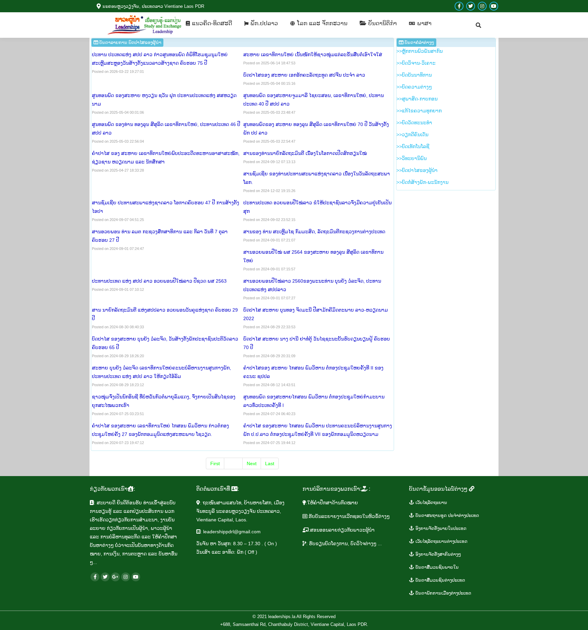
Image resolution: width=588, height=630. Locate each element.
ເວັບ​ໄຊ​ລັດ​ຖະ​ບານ (430, 502)
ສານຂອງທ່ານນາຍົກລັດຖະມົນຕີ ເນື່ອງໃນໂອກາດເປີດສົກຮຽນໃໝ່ (305, 153)
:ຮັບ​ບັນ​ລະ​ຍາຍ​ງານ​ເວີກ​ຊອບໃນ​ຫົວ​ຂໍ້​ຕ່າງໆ (348, 516)
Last (269, 463)
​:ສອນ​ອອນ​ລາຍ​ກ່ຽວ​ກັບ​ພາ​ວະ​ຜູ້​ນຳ (342, 530)
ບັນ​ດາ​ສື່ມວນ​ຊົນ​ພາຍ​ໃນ (436, 567)
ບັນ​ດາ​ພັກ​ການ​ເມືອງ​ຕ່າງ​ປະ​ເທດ (442, 593)
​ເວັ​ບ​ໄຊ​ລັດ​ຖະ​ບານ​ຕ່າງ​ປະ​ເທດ (441, 541)
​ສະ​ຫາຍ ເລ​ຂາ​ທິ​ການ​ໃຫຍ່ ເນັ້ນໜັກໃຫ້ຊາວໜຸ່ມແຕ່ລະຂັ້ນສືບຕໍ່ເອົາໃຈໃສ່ (312, 54)
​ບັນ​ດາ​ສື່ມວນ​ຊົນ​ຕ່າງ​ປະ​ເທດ (439, 580)
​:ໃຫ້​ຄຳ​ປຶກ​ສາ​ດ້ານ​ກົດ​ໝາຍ (332, 502)
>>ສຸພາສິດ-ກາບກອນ (417, 98)
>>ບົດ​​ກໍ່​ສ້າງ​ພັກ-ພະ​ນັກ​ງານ (422, 182)
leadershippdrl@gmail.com (232, 531)
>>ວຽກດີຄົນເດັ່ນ (412, 134)
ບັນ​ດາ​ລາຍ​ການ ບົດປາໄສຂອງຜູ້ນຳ (129, 42)
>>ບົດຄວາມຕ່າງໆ (414, 87)
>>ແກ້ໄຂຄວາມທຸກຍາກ (419, 110)
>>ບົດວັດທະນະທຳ (414, 122)
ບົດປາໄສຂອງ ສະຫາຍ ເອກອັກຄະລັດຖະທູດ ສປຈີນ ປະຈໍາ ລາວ (304, 75)
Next (252, 463)
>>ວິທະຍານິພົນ (411, 158)
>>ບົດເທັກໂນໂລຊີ (412, 146)
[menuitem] (208, 23)
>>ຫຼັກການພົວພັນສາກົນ (419, 51)
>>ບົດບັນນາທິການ (414, 75)
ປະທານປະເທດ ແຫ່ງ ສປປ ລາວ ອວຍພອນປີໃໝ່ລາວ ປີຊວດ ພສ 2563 (159, 281)
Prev (233, 463)
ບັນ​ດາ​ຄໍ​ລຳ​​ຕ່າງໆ (418, 42)
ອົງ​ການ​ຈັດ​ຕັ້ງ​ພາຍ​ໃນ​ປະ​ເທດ (440, 528)
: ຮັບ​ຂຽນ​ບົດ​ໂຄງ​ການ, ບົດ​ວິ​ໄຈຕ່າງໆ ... (344, 543)
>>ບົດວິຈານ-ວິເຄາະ (416, 63)
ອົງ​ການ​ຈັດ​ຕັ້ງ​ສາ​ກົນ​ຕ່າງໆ (437, 554)
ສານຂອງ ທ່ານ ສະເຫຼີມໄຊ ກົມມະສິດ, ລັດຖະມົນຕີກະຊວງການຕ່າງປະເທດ (314, 231)
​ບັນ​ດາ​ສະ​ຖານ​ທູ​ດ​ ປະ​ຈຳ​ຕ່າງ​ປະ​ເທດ (446, 515)
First (215, 463)
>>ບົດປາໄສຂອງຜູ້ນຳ (417, 170)
